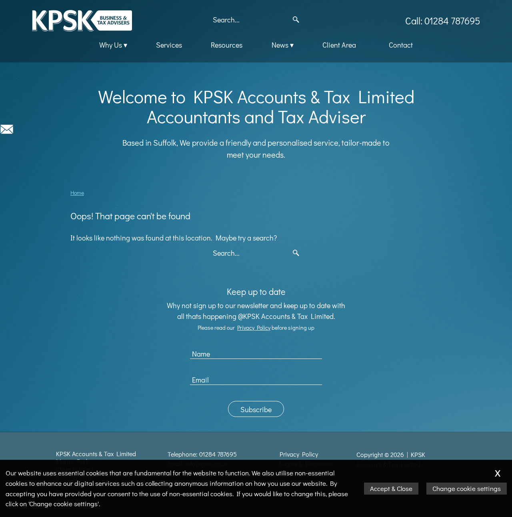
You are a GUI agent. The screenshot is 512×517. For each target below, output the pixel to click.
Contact (401, 45)
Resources (226, 45)
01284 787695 (218, 454)
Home (77, 192)
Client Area (339, 45)
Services (169, 45)
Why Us (110, 45)
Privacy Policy (253, 327)
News (280, 45)
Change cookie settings (466, 488)
